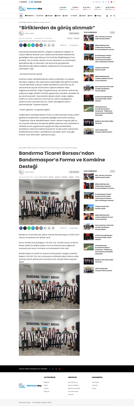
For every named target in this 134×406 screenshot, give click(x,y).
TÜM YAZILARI (74, 33)
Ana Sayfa (95, 382)
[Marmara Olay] (31, 10)
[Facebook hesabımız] (50, 369)
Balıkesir (30, 16)
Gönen (46, 388)
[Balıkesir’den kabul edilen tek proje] (89, 125)
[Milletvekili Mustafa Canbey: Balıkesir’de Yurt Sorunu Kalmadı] (89, 81)
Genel (84, 16)
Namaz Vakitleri (73, 385)
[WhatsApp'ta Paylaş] (29, 45)
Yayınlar (70, 394)
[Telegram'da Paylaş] (33, 45)
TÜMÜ (112, 32)
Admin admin (29, 33)
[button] (21, 15)
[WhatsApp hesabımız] (114, 2)
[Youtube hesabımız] (111, 2)
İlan (91, 16)
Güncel (40, 16)
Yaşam (74, 16)
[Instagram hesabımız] (108, 2)
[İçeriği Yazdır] (41, 45)
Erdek (46, 385)
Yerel (59, 16)
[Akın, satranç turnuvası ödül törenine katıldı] (89, 41)
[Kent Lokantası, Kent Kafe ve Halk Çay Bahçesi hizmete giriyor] (89, 91)
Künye (99, 16)
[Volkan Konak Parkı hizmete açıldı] (89, 72)
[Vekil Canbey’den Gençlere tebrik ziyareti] (89, 134)
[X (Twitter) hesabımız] (105, 2)
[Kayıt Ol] (107, 15)
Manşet (50, 16)
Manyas (46, 391)
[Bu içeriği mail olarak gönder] (37, 45)
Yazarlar (95, 385)
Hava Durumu (72, 382)
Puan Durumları (73, 391)
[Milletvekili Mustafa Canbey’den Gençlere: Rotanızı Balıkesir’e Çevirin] (89, 50)
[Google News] (74, 45)
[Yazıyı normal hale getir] (53, 45)
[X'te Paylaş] (25, 45)
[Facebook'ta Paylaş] (21, 45)
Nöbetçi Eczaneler (74, 388)
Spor (66, 16)
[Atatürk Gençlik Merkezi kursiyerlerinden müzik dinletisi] (89, 101)
